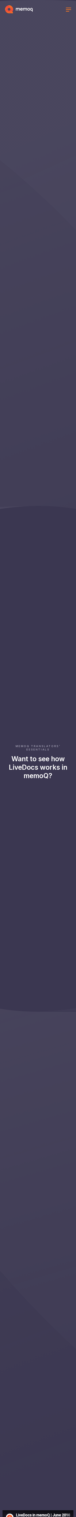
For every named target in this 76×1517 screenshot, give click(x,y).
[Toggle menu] (68, 10)
